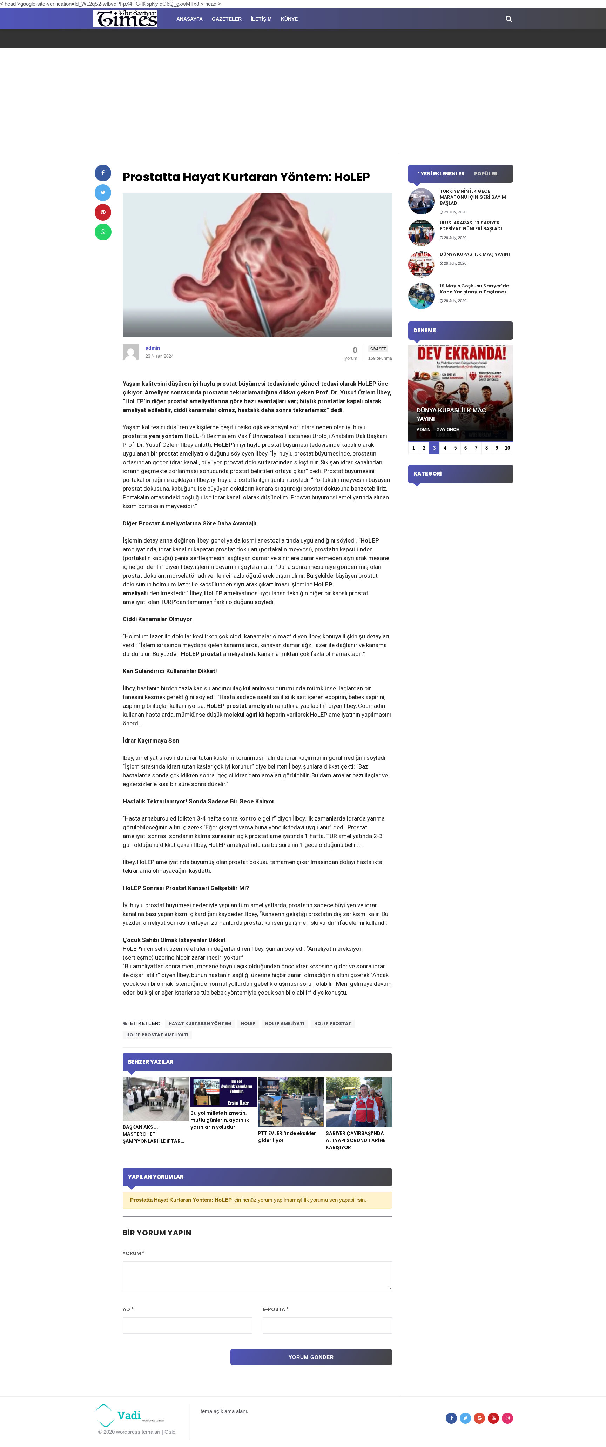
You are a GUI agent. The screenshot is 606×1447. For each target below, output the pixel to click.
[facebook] (103, 173)
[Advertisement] (303, 101)
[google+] (479, 1418)
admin (153, 348)
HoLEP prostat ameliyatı (157, 1035)
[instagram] (507, 1418)
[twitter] (103, 192)
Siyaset (378, 349)
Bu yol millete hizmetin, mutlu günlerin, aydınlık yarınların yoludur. (219, 1120)
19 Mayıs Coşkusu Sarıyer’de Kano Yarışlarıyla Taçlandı (474, 289)
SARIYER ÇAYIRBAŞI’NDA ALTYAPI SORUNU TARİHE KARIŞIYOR (355, 1140)
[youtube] (493, 1418)
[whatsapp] (103, 232)
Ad (128, 1309)
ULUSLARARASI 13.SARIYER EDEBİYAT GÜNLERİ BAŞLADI (471, 225)
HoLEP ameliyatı (284, 1024)
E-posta (276, 1309)
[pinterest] (103, 212)
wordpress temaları (138, 1432)
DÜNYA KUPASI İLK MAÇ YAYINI (475, 254)
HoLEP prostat (332, 1024)
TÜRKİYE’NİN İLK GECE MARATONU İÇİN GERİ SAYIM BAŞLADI (473, 197)
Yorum (133, 1253)
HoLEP (248, 1024)
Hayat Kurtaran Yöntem (200, 1024)
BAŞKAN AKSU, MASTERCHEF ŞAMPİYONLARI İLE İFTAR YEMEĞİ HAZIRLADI (152, 1137)
